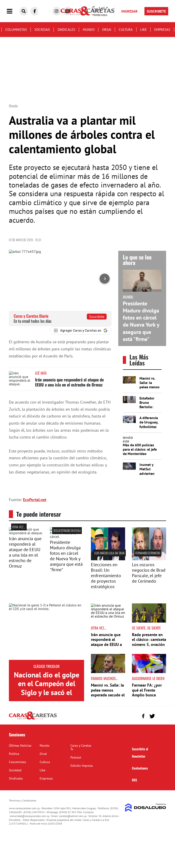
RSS (134, 779)
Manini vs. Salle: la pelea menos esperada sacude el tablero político (108, 692)
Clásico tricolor (46, 666)
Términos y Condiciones (22, 800)
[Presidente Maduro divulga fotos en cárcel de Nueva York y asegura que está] (67, 536)
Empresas (162, 29)
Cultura (126, 29)
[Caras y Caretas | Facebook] (34, 11)
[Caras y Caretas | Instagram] (56, 11)
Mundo (89, 29)
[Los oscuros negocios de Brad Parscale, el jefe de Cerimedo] (149, 559)
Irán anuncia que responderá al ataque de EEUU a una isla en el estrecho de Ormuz (69, 382)
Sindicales (66, 29)
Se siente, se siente (146, 628)
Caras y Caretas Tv (80, 747)
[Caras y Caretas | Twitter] (152, 716)
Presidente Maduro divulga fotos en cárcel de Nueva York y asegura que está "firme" (141, 321)
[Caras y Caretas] (33, 719)
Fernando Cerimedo (147, 552)
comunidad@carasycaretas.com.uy (29, 816)
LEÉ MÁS (41, 373)
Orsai (106, 29)
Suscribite (96, 316)
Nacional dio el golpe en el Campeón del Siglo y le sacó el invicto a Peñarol (46, 688)
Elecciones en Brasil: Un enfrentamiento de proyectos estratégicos (106, 576)
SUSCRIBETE (156, 11)
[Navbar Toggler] (13, 11)
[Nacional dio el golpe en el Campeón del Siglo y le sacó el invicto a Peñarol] (46, 631)
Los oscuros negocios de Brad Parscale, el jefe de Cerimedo (148, 573)
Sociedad (42, 29)
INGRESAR (129, 11)
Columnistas (16, 29)
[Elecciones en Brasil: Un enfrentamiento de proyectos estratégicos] (108, 559)
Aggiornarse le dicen (148, 678)
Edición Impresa (81, 766)
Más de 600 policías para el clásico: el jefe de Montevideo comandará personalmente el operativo (140, 456)
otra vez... (19, 526)
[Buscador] (23, 11)
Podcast (75, 757)
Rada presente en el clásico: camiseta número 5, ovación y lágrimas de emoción (149, 644)
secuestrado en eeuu (67, 530)
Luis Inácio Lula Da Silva (109, 552)
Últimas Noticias (20, 745)
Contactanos (140, 768)
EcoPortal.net (34, 499)
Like (143, 29)
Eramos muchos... (104, 678)
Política (14, 754)
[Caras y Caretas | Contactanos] (161, 715)
